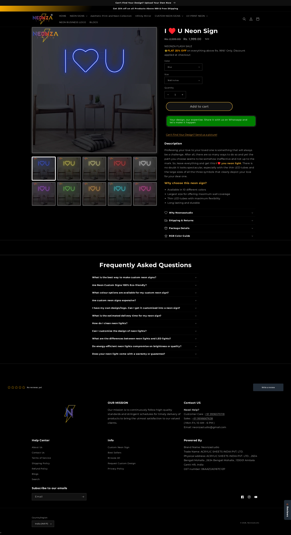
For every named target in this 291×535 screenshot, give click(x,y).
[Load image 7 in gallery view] (69, 194)
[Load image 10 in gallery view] (145, 194)
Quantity (169, 87)
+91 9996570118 (214, 414)
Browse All (114, 458)
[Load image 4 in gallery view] (120, 169)
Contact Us (38, 452)
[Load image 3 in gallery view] (94, 169)
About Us (37, 447)
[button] (78, 16)
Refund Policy (40, 468)
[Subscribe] (83, 496)
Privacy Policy (116, 468)
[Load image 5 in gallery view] (145, 169)
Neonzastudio (253, 523)
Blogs (35, 474)
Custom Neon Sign (118, 447)
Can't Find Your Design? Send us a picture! (191, 134)
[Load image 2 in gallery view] (69, 169)
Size (166, 74)
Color (167, 61)
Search (36, 479)
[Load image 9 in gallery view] (120, 194)
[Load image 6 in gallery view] (44, 194)
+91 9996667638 (202, 418)
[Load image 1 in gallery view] (44, 169)
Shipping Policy (41, 463)
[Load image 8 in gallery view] (94, 194)
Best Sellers (114, 452)
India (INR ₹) (41, 523)
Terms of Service (41, 458)
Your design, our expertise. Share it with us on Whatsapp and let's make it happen (208, 121)
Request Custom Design (122, 463)
